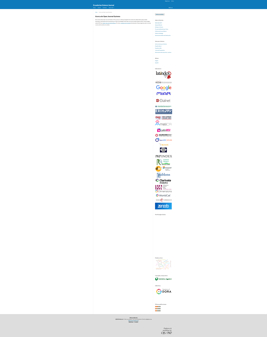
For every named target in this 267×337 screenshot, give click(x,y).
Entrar (172, 1)
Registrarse (167, 1)
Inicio (94, 7)
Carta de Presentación (160, 50)
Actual (99, 7)
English (156, 60)
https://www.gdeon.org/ (133, 320)
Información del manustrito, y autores (163, 52)
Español (156, 62)
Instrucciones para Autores (161, 44)
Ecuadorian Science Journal (103, 5)
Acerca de (111, 7)
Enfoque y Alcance (159, 27)
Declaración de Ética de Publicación (163, 35)
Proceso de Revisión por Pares (161, 29)
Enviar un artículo (159, 14)
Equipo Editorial (158, 25)
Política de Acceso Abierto (161, 31)
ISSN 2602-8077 (158, 22)
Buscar (171, 7)
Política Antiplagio (159, 33)
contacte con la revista (125, 23)
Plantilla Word (158, 46)
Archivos (105, 7)
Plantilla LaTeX (158, 48)
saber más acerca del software (109, 23)
